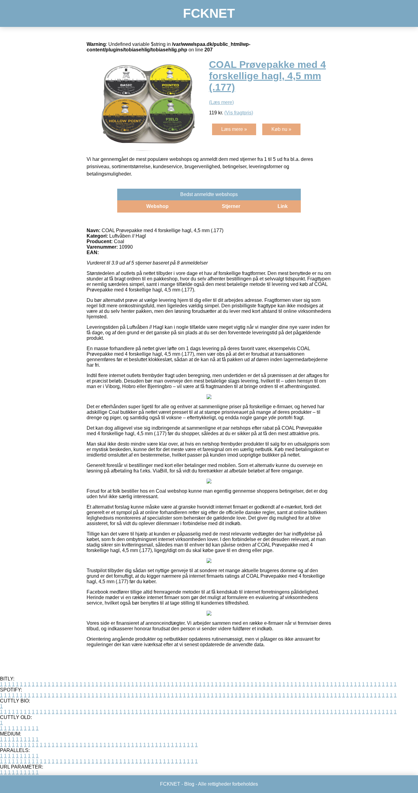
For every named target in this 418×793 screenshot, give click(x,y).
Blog (189, 784)
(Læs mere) (221, 102)
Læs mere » (234, 129)
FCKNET (209, 13)
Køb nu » (281, 129)
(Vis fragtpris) (238, 112)
